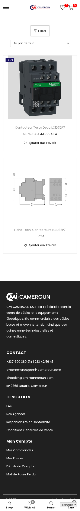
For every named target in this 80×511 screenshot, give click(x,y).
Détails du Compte (20, 466)
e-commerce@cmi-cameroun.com (33, 370)
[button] (40, 143)
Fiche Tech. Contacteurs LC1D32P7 (40, 230)
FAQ (9, 406)
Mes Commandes (19, 450)
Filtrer (42, 31)
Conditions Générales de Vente (29, 430)
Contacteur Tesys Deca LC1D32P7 (40, 127)
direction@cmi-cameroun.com (30, 378)
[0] (62, 7)
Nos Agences (16, 414)
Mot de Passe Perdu (21, 474)
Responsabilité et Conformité (28, 422)
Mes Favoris (14, 458)
